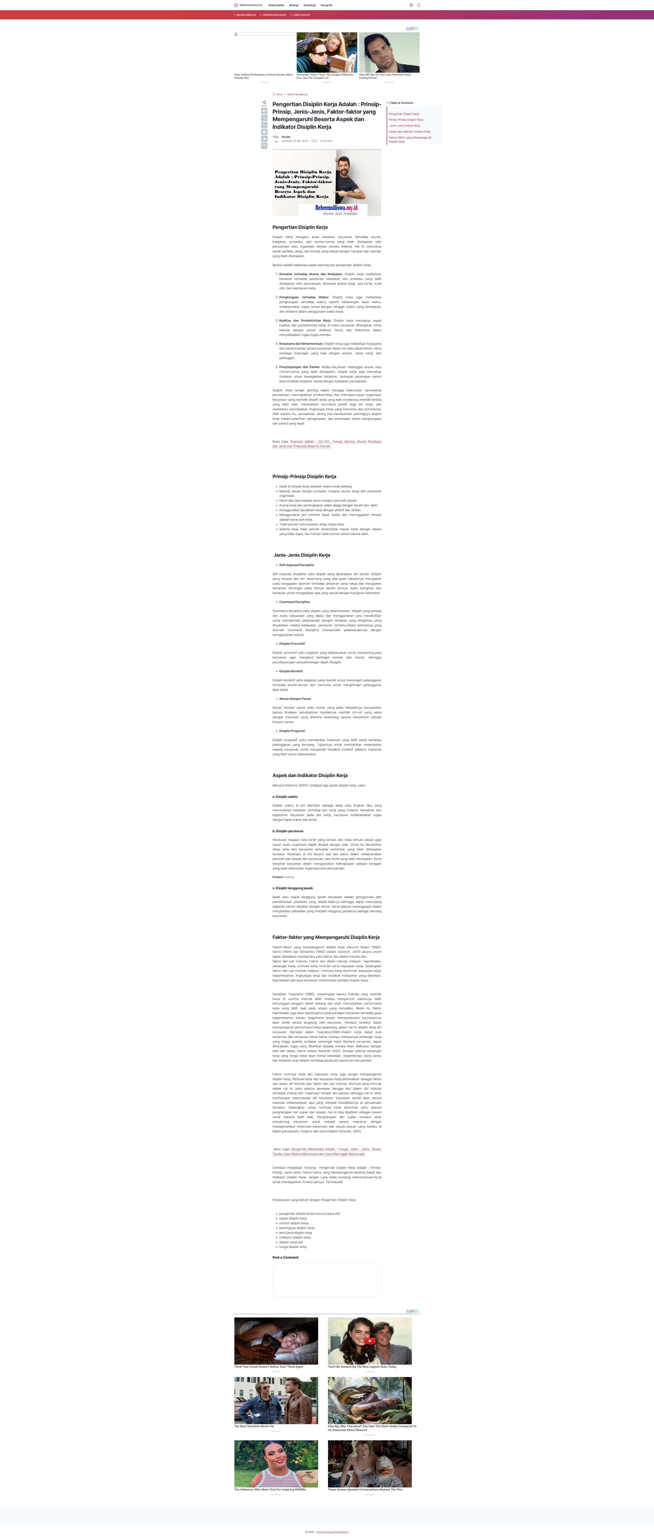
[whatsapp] (264, 125)
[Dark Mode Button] (411, 5)
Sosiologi (309, 5)
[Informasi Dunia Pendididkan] (248, 5)
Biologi (293, 5)
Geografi (326, 5)
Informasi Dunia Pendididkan (332, 1531)
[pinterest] (264, 139)
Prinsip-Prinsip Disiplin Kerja (406, 119)
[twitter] (264, 118)
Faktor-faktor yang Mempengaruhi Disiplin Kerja (410, 139)
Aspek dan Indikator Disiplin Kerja (410, 131)
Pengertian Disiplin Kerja (404, 113)
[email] (264, 146)
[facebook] (264, 111)
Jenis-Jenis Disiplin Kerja (404, 125)
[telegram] (264, 132)
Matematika (276, 5)
